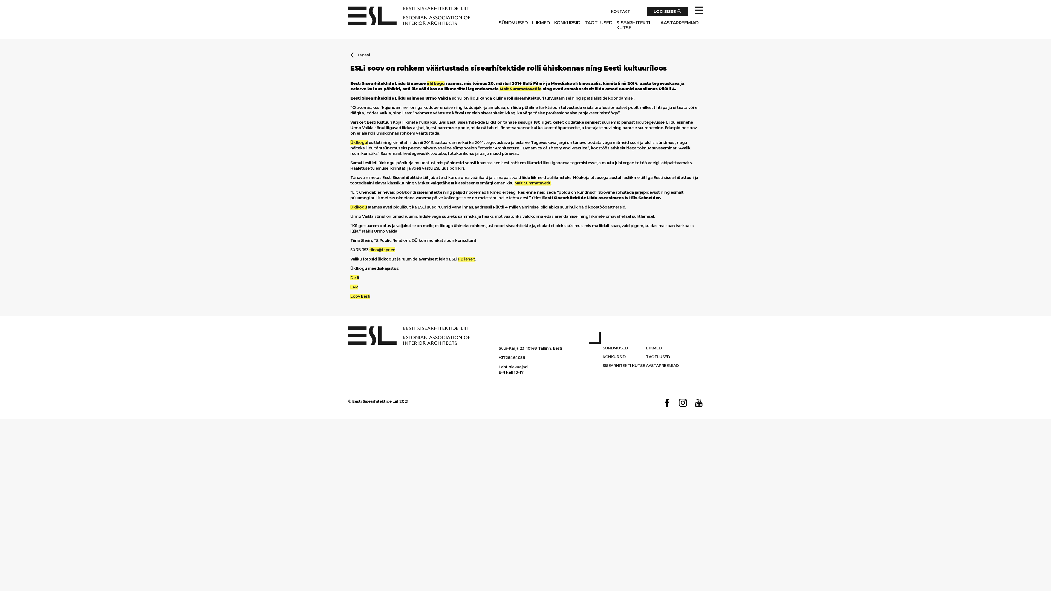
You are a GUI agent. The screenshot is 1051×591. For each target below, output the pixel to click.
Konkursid (567, 23)
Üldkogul (359, 142)
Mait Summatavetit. (533, 183)
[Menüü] (699, 11)
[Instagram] (683, 403)
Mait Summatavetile (520, 88)
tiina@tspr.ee (382, 249)
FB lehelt (466, 259)
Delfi (354, 277)
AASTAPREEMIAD (679, 23)
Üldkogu (358, 207)
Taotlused (598, 23)
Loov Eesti (360, 296)
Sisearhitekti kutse (633, 25)
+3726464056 (512, 357)
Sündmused (513, 23)
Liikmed (541, 23)
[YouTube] (699, 403)
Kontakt (620, 11)
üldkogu (435, 83)
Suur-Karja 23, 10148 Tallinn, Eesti (530, 348)
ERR (354, 287)
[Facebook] (667, 403)
